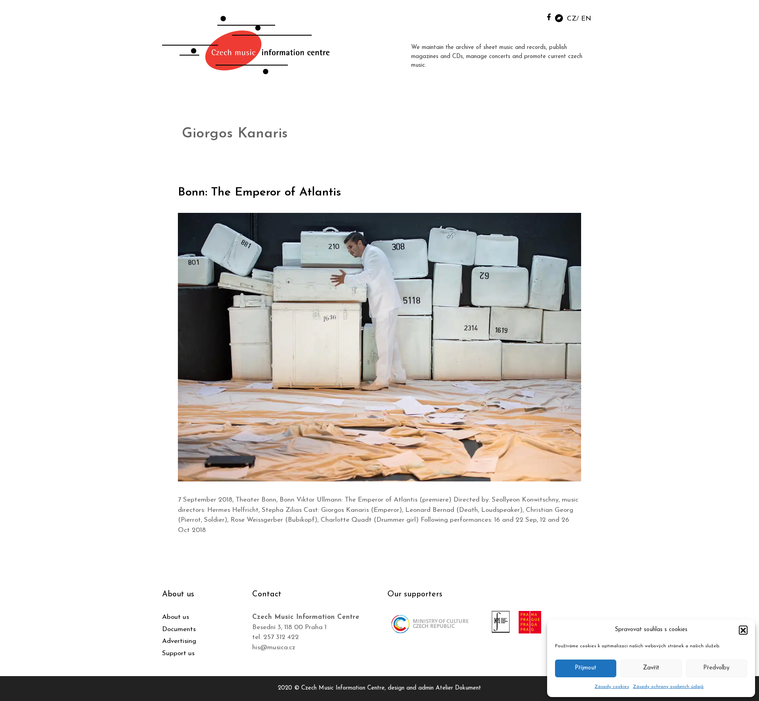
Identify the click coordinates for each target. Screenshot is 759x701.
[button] (743, 630)
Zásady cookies (612, 686)
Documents (179, 629)
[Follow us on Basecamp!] (559, 17)
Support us (178, 653)
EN (586, 18)
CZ (571, 18)
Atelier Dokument (458, 688)
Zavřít (651, 668)
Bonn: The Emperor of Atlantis (259, 192)
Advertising (179, 641)
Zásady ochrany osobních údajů (668, 686)
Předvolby (716, 668)
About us (175, 617)
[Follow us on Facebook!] (549, 16)
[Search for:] (531, 16)
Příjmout (586, 668)
